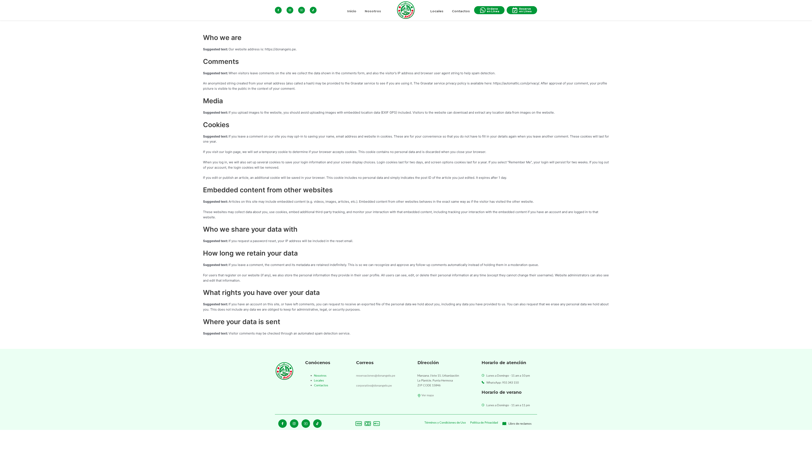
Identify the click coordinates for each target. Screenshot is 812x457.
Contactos (461, 11)
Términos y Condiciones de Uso (445, 422)
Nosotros (373, 11)
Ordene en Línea (493, 10)
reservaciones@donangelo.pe (375, 375)
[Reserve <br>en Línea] (514, 10)
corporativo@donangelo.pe (374, 385)
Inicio (351, 11)
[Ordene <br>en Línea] (483, 10)
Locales (436, 11)
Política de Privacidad (484, 422)
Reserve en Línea (525, 10)
